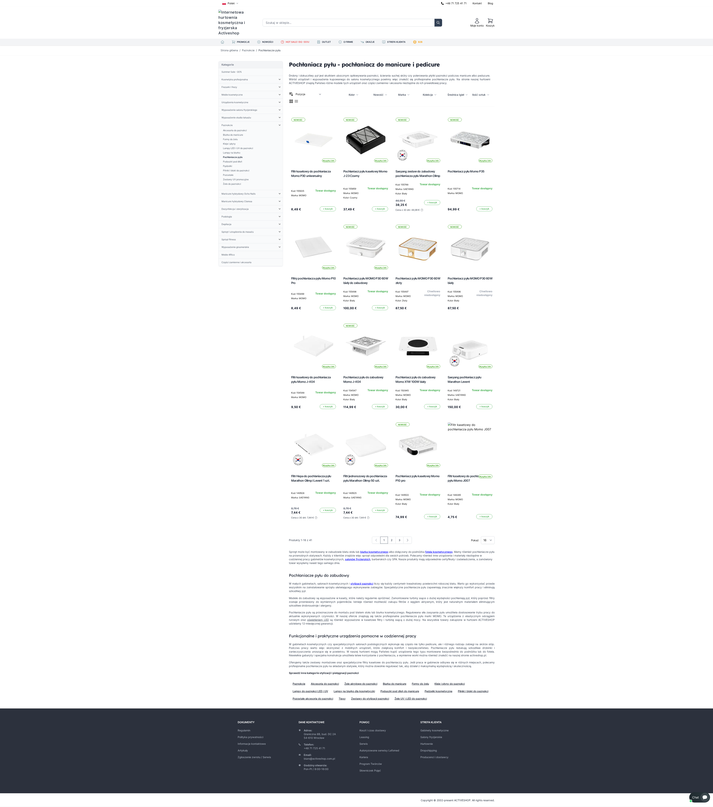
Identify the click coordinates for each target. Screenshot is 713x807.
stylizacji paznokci (362, 583)
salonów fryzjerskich (357, 559)
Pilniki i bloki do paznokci (473, 691)
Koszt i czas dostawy (372, 730)
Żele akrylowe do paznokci (360, 683)
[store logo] (234, 23)
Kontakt (477, 3)
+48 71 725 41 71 (456, 3)
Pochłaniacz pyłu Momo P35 (466, 171)
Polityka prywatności (250, 737)
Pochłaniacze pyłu (269, 50)
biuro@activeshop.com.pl (319, 758)
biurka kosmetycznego (374, 551)
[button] (699, 797)
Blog (490, 3)
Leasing (364, 737)
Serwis (363, 743)
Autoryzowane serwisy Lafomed (379, 750)
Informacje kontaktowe (252, 743)
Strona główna (229, 50)
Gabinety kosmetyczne (434, 730)
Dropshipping (428, 750)
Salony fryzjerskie (431, 737)
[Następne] (407, 540)
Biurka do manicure (394, 683)
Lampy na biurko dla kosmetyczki (354, 691)
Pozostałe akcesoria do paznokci (313, 698)
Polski (231, 3)
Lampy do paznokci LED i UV (310, 691)
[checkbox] (291, 101)
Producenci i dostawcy (434, 757)
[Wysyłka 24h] (470, 445)
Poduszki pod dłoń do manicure (399, 691)
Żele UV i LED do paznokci (411, 698)
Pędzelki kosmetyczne (438, 691)
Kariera (363, 757)
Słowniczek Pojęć (370, 770)
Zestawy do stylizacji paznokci (370, 698)
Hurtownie (426, 743)
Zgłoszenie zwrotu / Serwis (254, 757)
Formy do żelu (420, 683)
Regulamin (244, 730)
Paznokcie (248, 50)
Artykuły (243, 750)
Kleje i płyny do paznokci (449, 683)
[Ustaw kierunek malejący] (291, 94)
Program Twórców (370, 763)
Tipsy (342, 698)
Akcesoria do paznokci (325, 683)
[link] (376, 540)
